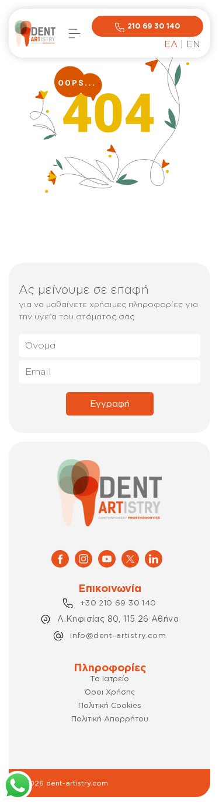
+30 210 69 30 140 (118, 602)
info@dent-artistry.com (118, 635)
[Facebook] (60, 558)
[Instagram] (83, 558)
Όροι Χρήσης (110, 692)
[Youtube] (107, 558)
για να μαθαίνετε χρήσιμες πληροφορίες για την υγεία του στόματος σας (108, 310)
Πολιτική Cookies (109, 705)
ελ (171, 43)
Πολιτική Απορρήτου (109, 718)
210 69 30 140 (153, 26)
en (193, 43)
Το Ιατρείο (109, 678)
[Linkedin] (153, 558)
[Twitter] (130, 558)
